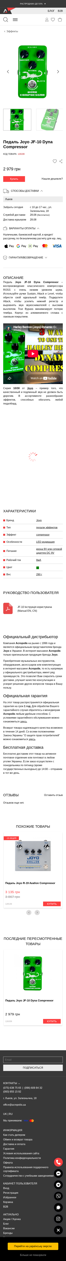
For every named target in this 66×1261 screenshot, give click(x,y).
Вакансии (9, 1228)
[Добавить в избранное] (55, 161)
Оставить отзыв (53, 795)
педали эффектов (47, 527)
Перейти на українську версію (33, 1246)
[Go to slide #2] (50, 119)
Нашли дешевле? (52, 178)
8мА (38, 560)
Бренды (8, 1233)
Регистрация (10, 1192)
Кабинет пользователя (20, 1183)
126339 (8, 1021)
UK (5, 1114)
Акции (6, 1219)
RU (11, 1114)
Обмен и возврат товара (17, 1139)
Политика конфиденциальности (22, 1158)
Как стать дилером (14, 1135)
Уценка (16, 1219)
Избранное (9, 1197)
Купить (14, 179)
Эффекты (12, 31)
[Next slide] (57, 71)
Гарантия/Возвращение (26, 257)
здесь (23, 721)
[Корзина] (60, 20)
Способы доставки (25, 191)
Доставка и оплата (14, 1144)
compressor (43, 534)
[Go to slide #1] (17, 119)
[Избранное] (53, 19)
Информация (12, 1130)
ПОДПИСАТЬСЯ (33, 1067)
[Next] (37, 912)
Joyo (30, 388)
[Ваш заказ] (47, 20)
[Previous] (28, 912)
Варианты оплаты (22, 228)
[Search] (5, 19)
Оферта (8, 1162)
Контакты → (11, 1083)
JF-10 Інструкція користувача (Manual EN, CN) (34, 609)
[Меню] (15, 19)
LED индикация (45, 542)
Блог (51, 11)
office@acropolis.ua (14, 1104)
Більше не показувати (33, 1255)
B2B (60, 11)
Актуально (11, 1214)
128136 (8, 904)
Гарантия (8, 1148)
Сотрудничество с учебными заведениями (28, 1175)
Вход (6, 1188)
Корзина (8, 1202)
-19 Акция (11, 838)
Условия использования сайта (21, 1153)
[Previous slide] (8, 71)
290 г (39, 574)
